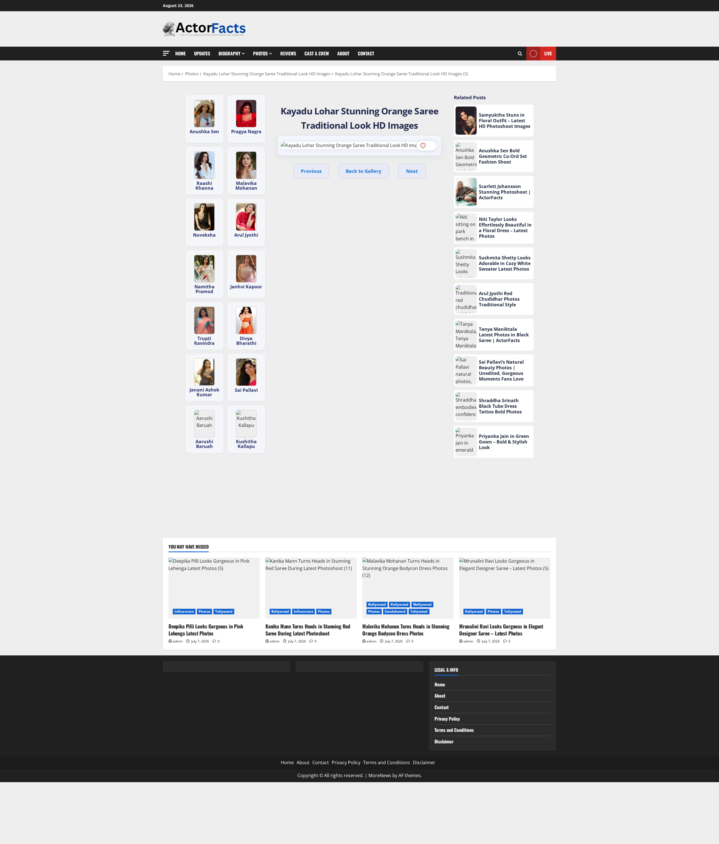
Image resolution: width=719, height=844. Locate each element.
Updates (202, 53)
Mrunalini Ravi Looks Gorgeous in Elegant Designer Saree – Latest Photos (501, 630)
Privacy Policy (447, 718)
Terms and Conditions (454, 730)
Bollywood (280, 611)
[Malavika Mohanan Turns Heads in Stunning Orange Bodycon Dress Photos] (408, 588)
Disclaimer (444, 741)
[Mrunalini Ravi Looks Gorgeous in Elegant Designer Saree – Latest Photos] (504, 588)
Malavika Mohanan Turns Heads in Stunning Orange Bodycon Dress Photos (405, 630)
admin (178, 641)
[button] (166, 53)
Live (548, 53)
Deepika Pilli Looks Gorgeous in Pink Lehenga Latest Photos (206, 630)
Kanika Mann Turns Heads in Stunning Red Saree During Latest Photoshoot (307, 630)
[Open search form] (520, 53)
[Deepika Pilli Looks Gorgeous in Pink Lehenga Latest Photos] (214, 588)
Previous (311, 171)
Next (412, 171)
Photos (260, 53)
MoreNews (379, 775)
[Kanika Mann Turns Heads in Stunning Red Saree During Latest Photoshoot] (311, 588)
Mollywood (422, 604)
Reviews (288, 53)
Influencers (184, 611)
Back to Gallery (363, 171)
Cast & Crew (316, 53)
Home (180, 53)
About (343, 53)
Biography (229, 53)
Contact (366, 53)
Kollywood (399, 604)
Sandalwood (395, 611)
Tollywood (224, 611)
